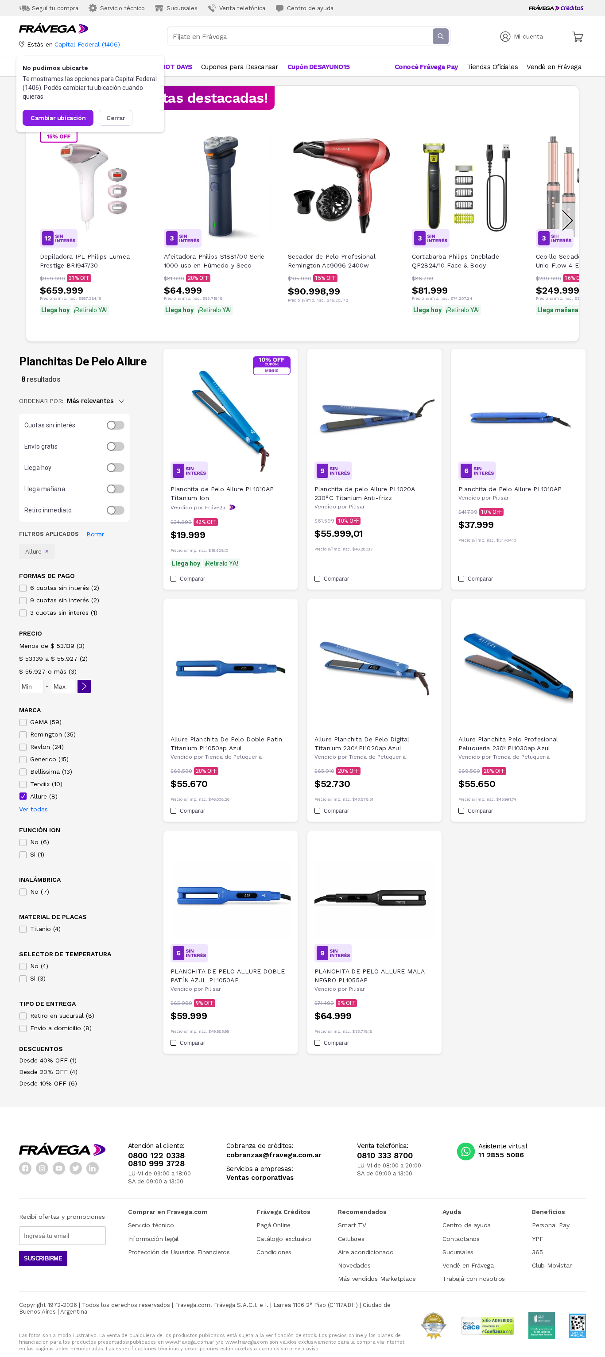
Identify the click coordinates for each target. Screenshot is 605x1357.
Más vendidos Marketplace (376, 1278)
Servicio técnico (151, 1225)
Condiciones (273, 1252)
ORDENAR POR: (41, 400)
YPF (537, 1238)
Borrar (95, 534)
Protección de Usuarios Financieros (179, 1252)
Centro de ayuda (466, 1225)
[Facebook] (25, 1168)
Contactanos (461, 1238)
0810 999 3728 (156, 1163)
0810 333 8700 (385, 1155)
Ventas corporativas (260, 1178)
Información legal (153, 1238)
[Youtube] (59, 1168)
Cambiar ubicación (58, 117)
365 (537, 1252)
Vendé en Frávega (468, 1265)
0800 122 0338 (156, 1155)
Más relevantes (90, 401)
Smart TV (352, 1225)
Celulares (351, 1238)
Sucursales (457, 1252)
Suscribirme (43, 1258)
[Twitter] (76, 1168)
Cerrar (115, 117)
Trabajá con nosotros (473, 1278)
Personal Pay (551, 1225)
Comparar (192, 579)
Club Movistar (551, 1265)
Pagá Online (273, 1225)
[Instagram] (42, 1168)
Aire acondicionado (365, 1252)
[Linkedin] (92, 1168)
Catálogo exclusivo (283, 1238)
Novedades (354, 1265)
